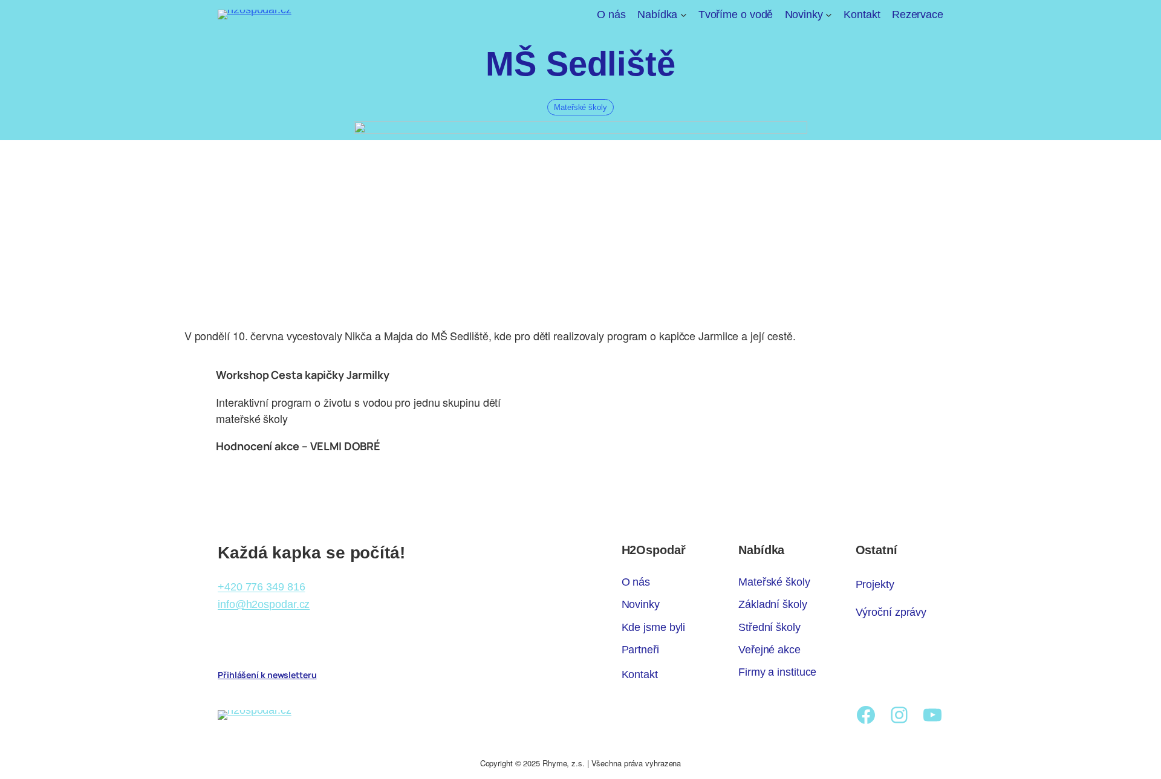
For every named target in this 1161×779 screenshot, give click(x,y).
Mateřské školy (580, 107)
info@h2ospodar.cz (264, 604)
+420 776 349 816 (261, 587)
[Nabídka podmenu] (683, 14)
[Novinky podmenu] (828, 14)
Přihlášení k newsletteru (267, 674)
